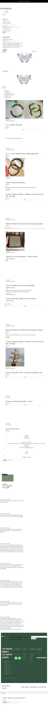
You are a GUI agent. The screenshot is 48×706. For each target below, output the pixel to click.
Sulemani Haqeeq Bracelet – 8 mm (19, 401)
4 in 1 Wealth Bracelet (14, 125)
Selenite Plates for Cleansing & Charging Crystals (24, 224)
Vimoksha (5, 8)
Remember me (7, 28)
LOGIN (4, 14)
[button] (39, 52)
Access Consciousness (26, 442)
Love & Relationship (10, 149)
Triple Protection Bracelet (15, 182)
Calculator (26, 446)
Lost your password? (6, 30)
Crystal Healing (11, 443)
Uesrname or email (6, 23)
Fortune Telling (41, 443)
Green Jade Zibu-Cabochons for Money (21, 299)
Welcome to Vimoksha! (24, 1)
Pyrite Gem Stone (12, 429)
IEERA (26, 435)
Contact (6, 12)
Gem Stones (8, 424)
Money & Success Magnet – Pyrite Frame (21, 256)
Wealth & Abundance (10, 120)
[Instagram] (19, 658)
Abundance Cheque (26, 457)
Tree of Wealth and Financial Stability (20, 285)
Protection (8, 178)
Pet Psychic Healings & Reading (26, 447)
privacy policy (17, 47)
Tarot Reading (26, 444)
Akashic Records (18, 443)
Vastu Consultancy (34, 443)
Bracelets (8, 190)
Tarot (26, 451)
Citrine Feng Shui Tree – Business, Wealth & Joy (24, 372)
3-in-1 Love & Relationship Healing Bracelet (22, 154)
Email (3, 41)
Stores (6, 11)
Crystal (26, 453)
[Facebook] (16, 658)
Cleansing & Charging (10, 219)
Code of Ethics (26, 438)
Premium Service (26, 443)
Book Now (4, 474)
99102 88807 (5, 71)
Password (4, 27)
